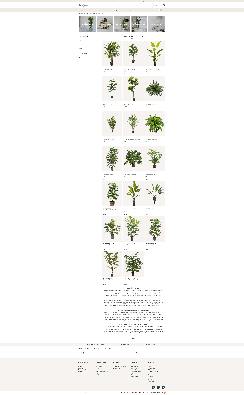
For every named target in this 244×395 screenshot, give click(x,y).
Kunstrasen (83, 89)
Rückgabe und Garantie (83, 370)
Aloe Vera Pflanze (152, 374)
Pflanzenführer (83, 106)
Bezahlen (80, 366)
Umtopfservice (114, 1)
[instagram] (153, 387)
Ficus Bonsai (151, 381)
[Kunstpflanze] (112, 193)
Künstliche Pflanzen (88, 13)
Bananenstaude (151, 373)
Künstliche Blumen (84, 84)
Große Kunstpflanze (85, 87)
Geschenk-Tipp (83, 68)
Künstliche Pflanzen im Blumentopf (87, 95)
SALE (80, 62)
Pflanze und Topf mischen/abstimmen (84, 110)
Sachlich (81, 114)
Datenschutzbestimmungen (102, 371)
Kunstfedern (83, 92)
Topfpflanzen (83, 128)
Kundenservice (120, 329)
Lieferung (80, 368)
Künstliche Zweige (84, 91)
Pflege (81, 104)
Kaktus (149, 378)
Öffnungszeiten (99, 368)
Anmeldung (98, 365)
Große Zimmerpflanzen (136, 371)
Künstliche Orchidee (85, 88)
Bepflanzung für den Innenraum (120, 366)
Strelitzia (150, 379)
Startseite (81, 13)
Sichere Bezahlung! (140, 1)
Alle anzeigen (83, 79)
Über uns (80, 373)
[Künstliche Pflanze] (112, 53)
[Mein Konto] (156, 5)
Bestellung (80, 371)
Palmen (150, 366)
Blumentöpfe (82, 74)
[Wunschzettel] (160, 5)
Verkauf (132, 365)
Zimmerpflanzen (83, 65)
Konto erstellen (99, 366)
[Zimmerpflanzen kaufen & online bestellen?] (83, 5)
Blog (97, 370)
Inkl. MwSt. (156, 10)
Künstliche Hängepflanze (86, 94)
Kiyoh (86, 393)
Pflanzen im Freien (84, 101)
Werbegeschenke (117, 368)
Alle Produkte (151, 365)
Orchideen (150, 376)
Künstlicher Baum (84, 82)
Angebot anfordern (117, 365)
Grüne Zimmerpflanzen (153, 371)
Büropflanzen (83, 71)
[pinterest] (163, 387)
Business (81, 125)
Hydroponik (82, 98)
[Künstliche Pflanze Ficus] (112, 88)
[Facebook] (158, 387)
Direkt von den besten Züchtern (85, 1)
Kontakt (80, 365)
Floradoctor (83, 123)
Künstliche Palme (100, 13)
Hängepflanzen (151, 368)
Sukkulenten (151, 370)
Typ (95, 13)
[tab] (87, 372)
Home (80, 120)
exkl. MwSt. (164, 10)
